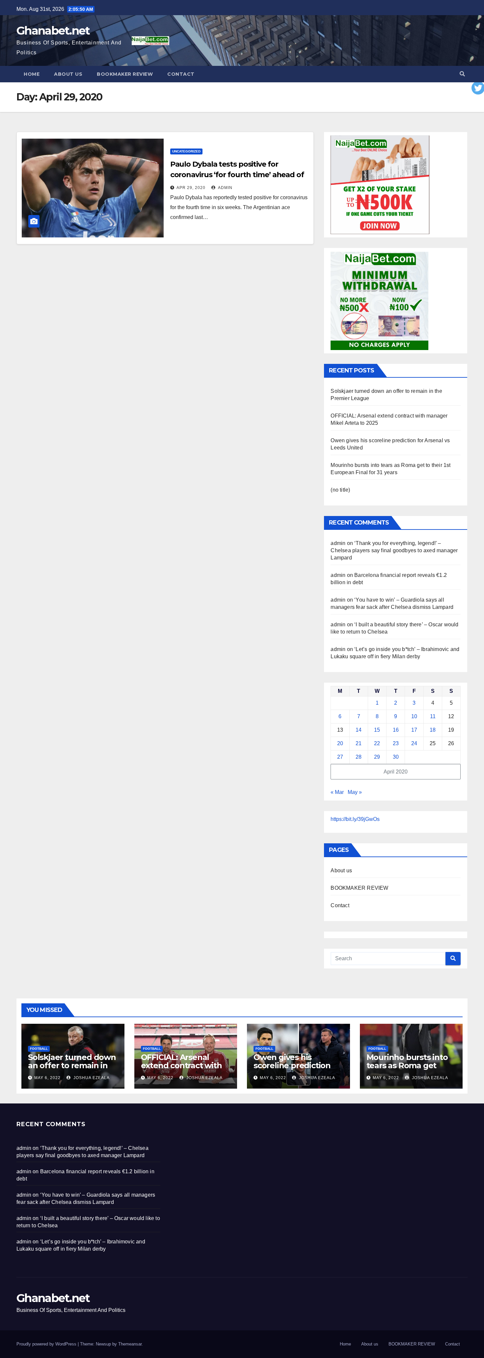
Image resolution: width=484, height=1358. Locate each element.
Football (39, 1048)
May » (355, 792)
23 (396, 743)
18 (433, 730)
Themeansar (130, 1344)
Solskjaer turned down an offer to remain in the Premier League (72, 1065)
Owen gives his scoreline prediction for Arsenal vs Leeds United (293, 1069)
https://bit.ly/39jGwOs (355, 819)
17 (414, 730)
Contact (181, 74)
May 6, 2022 (47, 1077)
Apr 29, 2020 (190, 187)
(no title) (340, 490)
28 (359, 757)
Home (32, 74)
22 (377, 743)
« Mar (337, 792)
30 (396, 757)
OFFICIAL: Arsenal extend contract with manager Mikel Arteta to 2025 (183, 1069)
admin (224, 187)
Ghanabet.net (53, 31)
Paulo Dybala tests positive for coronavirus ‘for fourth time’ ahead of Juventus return (237, 175)
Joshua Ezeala (91, 1077)
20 (340, 743)
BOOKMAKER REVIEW (125, 74)
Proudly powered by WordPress (47, 1344)
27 (340, 757)
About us (68, 74)
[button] (462, 74)
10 (414, 716)
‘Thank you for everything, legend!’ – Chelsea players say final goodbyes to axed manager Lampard (394, 550)
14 (359, 730)
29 (377, 757)
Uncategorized (186, 151)
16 (396, 730)
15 (377, 730)
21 (359, 743)
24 (414, 743)
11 (433, 716)
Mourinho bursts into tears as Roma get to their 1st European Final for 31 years (407, 1069)
